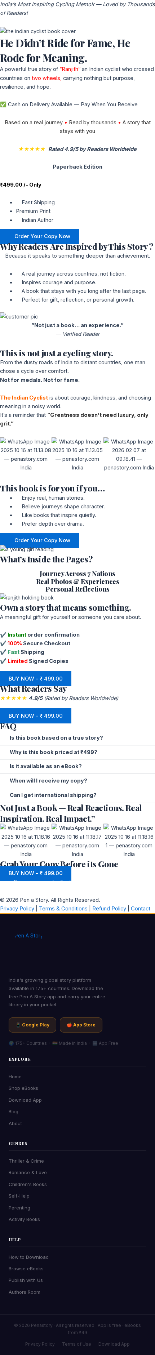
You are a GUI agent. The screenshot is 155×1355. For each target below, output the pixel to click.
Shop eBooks (23, 1088)
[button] (77, 738)
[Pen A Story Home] (77, 951)
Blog (13, 1111)
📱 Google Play (32, 1025)
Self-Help (19, 1196)
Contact (139, 908)
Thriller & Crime (26, 1161)
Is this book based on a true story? (56, 738)
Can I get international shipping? (53, 795)
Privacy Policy (17, 908)
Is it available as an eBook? (46, 766)
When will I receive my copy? (48, 780)
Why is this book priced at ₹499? (53, 752)
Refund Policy (108, 908)
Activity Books (24, 1219)
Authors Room (24, 1292)
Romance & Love (28, 1172)
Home (15, 1076)
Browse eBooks (26, 1268)
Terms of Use (76, 1344)
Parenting (19, 1208)
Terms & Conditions (62, 908)
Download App (25, 1100)
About (15, 1123)
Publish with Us (26, 1280)
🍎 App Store (81, 1025)
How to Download (29, 1257)
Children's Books (28, 1184)
